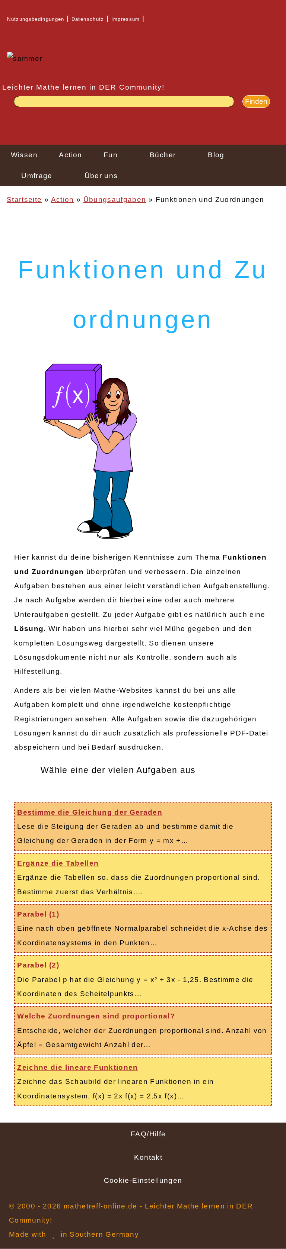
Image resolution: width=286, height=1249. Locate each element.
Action (62, 199)
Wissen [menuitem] (24, 155)
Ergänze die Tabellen (58, 863)
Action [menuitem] (70, 155)
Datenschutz (88, 19)
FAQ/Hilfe (148, 1134)
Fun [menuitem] (111, 155)
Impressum (125, 19)
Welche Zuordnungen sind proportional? (96, 1016)
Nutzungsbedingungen (35, 19)
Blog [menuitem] (216, 155)
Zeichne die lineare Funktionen (77, 1067)
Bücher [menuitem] (163, 155)
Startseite (24, 199)
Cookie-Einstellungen (143, 1180)
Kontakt (148, 1157)
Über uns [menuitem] (101, 176)
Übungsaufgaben (114, 199)
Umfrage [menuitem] (36, 176)
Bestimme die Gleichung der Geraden (89, 812)
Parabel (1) (38, 914)
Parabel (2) (38, 965)
